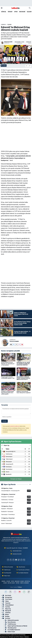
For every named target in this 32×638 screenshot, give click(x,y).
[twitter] (10, 592)
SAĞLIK (5, 583)
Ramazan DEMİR (14, 341)
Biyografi (8, 610)
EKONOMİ (22, 11)
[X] (10, 560)
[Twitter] (16, 345)
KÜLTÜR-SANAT (11, 583)
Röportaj (8, 608)
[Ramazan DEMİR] (4, 342)
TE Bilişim (19, 587)
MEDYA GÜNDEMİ (24, 583)
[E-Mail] (11, 345)
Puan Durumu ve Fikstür (24, 569)
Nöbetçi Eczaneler (8, 566)
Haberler (3, 24)
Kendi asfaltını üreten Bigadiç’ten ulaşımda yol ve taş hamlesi (7, 364)
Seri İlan (7, 607)
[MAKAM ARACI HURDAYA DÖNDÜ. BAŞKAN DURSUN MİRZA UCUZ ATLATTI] (24, 371)
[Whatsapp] (21, 560)
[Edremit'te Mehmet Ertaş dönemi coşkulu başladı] (16, 54)
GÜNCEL (3, 11)
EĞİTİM (17, 583)
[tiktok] (28, 592)
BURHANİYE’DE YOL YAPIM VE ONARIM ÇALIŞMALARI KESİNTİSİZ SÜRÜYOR (23, 364)
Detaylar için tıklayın (16, 479)
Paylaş (4, 65)
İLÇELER (29, 11)
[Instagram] (19, 345)
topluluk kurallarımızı (15, 426)
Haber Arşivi (7, 575)
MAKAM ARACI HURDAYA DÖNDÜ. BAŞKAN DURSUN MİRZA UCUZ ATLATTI (23, 378)
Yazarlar (7, 603)
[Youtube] (22, 345)
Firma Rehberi (9, 605)
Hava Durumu (22, 566)
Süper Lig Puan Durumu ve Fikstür (17, 626)
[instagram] (15, 592)
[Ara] (29, 8)
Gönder (4, 421)
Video (7, 601)
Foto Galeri (8, 599)
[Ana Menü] (1, 8)
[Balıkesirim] (15, 8)
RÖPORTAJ (27, 581)
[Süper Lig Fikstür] (30, 484)
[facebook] (6, 592)
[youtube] (19, 592)
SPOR (15, 11)
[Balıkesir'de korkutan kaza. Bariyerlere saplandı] (24, 386)
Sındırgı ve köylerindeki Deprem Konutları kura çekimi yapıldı (7, 393)
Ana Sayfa (8, 595)
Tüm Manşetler (7, 572)
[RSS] (24, 560)
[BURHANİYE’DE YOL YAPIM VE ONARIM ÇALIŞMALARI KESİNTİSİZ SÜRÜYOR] (24, 357)
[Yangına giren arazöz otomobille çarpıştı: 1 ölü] (8, 371)
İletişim (7, 616)
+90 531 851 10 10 (17, 550)
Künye (7, 614)
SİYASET (10, 11)
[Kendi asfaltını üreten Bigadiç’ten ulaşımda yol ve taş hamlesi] (8, 357)
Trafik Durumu (7, 569)
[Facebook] (13, 345)
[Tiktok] (18, 560)
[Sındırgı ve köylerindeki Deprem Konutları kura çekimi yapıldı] (8, 386)
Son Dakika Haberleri (23, 572)
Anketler (8, 612)
